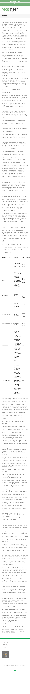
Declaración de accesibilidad (15, 667)
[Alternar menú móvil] (27, 8)
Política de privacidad (21, 665)
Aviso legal (14, 665)
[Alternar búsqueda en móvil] (24, 8)
